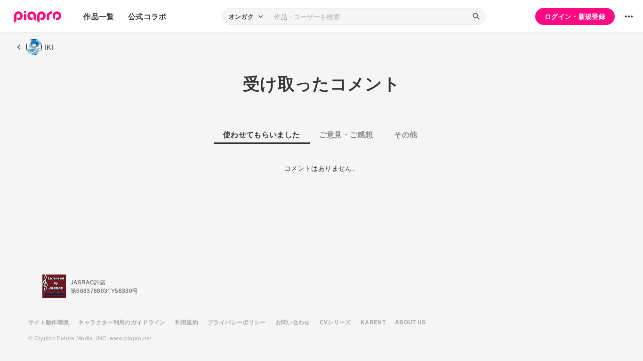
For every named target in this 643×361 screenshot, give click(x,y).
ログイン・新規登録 (575, 16)
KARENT (373, 322)
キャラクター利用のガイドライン (121, 322)
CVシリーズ (335, 322)
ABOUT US (410, 322)
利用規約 (186, 322)
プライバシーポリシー (237, 322)
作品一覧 (98, 16)
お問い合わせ (292, 322)
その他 (405, 134)
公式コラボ (147, 16)
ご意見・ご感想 (346, 134)
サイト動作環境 (48, 322)
